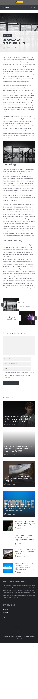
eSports (5, 617)
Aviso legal (19, 638)
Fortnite (5, 612)
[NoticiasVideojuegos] (5, 7)
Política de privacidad (29, 636)
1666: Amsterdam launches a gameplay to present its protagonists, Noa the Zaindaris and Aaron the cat (24, 566)
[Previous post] (2, 304)
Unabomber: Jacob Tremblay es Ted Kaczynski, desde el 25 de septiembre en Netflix (18, 419)
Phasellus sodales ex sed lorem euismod (24, 305)
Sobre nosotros (9, 636)
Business (7, 35)
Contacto (18, 636)
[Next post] (35, 318)
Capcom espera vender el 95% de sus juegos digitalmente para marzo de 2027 (18, 448)
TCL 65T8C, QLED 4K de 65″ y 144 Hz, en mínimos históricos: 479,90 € (18, 478)
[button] (26, 7)
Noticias (5, 609)
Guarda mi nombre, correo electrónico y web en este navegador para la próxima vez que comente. (19, 375)
